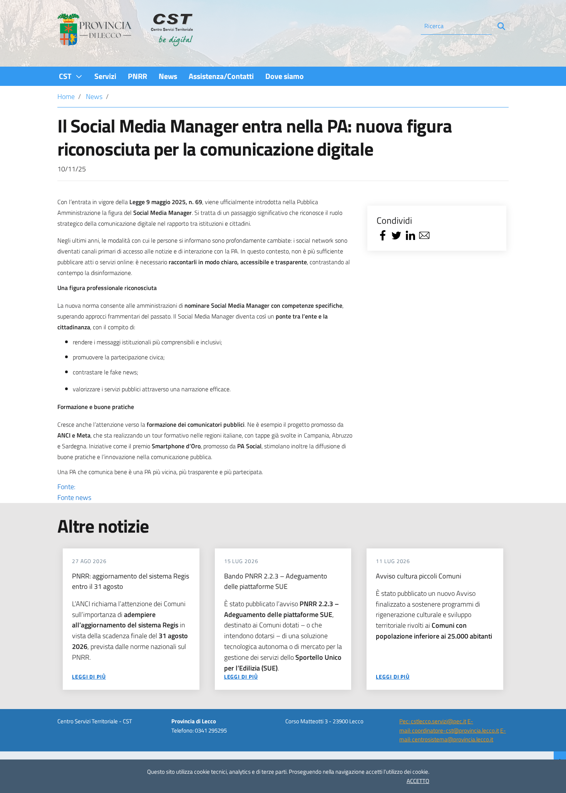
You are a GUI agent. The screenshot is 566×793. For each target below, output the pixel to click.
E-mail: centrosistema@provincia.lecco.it (452, 735)
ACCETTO (418, 780)
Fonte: (74, 492)
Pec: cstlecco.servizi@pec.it (432, 721)
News (94, 96)
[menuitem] (70, 76)
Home (66, 96)
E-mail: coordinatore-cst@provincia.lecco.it (449, 725)
